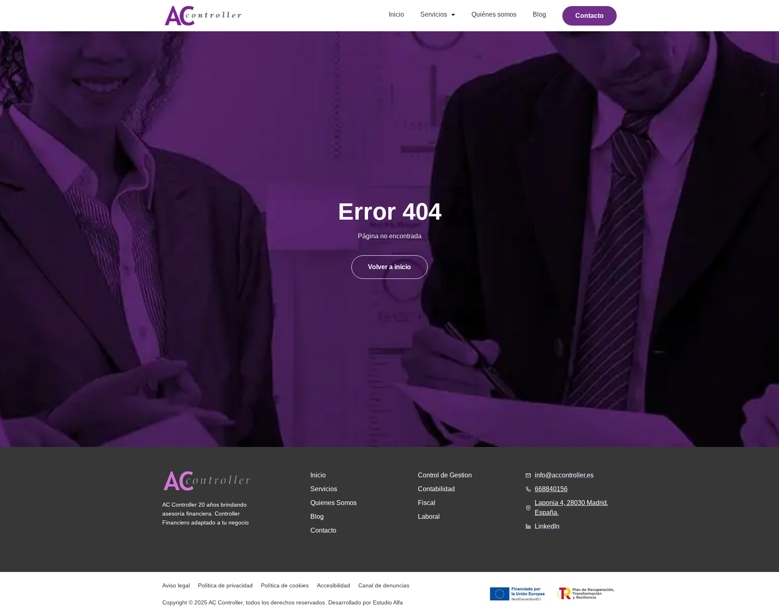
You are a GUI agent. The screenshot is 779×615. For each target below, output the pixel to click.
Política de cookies (285, 585)
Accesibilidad (333, 585)
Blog (539, 14)
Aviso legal (176, 585)
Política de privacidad (225, 585)
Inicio (396, 14)
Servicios (433, 14)
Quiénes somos (493, 14)
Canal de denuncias (383, 585)
